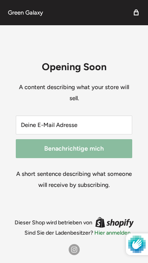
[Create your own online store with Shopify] (114, 222)
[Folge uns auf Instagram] (74, 249)
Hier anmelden (112, 232)
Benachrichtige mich (74, 148)
